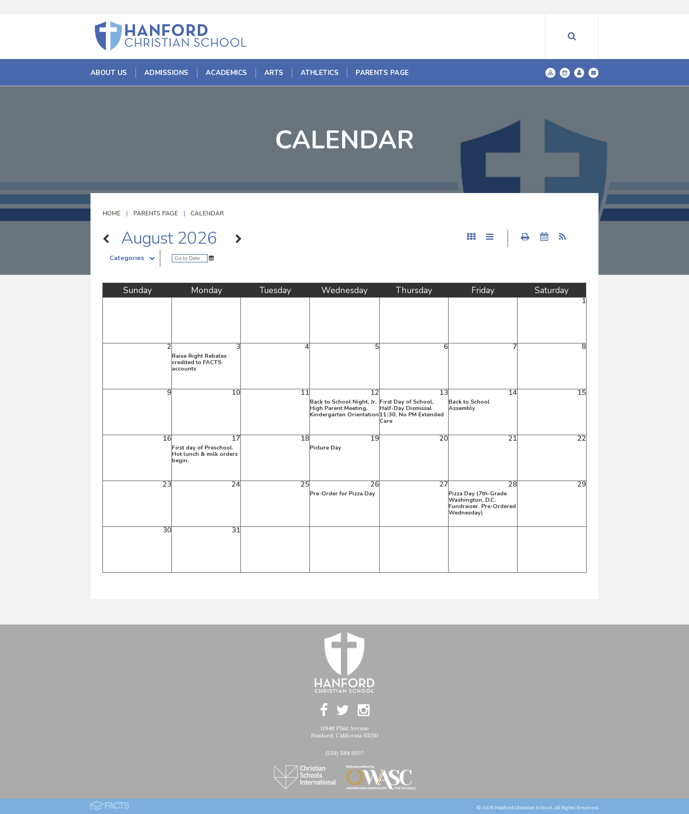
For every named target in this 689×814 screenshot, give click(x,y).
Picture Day (325, 447)
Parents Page (155, 213)
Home (111, 213)
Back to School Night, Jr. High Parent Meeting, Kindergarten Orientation (344, 408)
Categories (127, 258)
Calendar (207, 213)
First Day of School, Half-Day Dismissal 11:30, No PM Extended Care (412, 411)
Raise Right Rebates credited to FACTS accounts (199, 362)
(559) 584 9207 (344, 753)
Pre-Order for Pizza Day (342, 493)
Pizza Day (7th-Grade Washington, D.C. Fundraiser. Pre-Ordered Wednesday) (482, 503)
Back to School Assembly (469, 405)
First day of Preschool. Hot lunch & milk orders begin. (205, 454)
